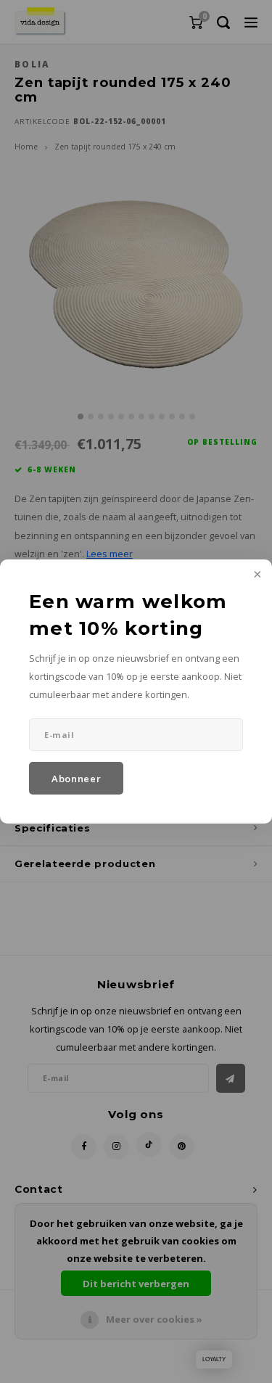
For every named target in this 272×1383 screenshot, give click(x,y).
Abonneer (76, 778)
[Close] (256, 575)
